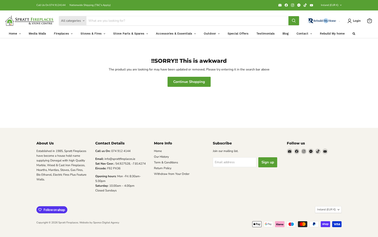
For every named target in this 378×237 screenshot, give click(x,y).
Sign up (267, 162)
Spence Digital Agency (106, 222)
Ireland (329, 5)
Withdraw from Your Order (171, 174)
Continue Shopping (189, 81)
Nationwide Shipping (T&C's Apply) (90, 5)
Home (158, 151)
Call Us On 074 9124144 (51, 5)
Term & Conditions (166, 162)
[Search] (293, 20)
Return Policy (162, 168)
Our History (161, 157)
